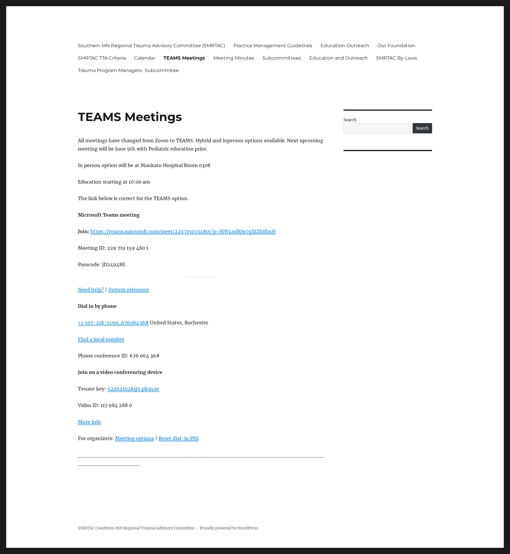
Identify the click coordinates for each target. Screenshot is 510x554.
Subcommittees (281, 58)
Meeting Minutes (233, 58)
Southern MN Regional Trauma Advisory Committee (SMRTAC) (151, 45)
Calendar (144, 58)
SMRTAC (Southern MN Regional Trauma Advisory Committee (136, 528)
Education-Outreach (345, 45)
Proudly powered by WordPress (229, 528)
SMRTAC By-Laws (396, 58)
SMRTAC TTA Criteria (102, 58)
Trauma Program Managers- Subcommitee (128, 70)
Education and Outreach (338, 58)
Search (350, 119)
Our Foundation (396, 45)
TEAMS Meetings (184, 58)
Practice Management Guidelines (272, 45)
